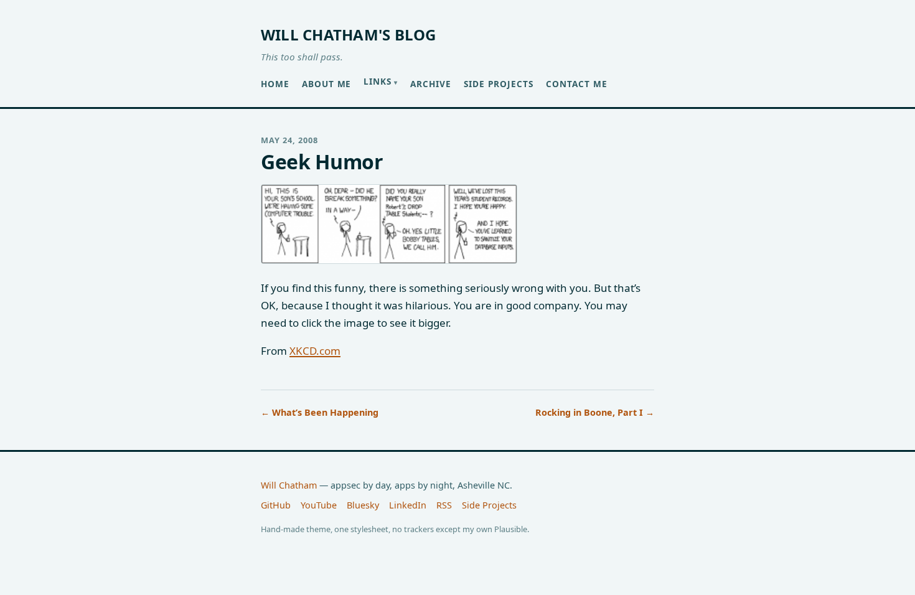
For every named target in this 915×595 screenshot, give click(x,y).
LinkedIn (407, 505)
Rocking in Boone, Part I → (594, 412)
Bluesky (363, 505)
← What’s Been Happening (319, 412)
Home (275, 84)
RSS (444, 505)
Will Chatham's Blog (348, 34)
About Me (327, 84)
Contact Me (577, 84)
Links (378, 81)
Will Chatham (289, 485)
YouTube (319, 505)
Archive (430, 84)
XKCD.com (314, 351)
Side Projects (498, 84)
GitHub (276, 505)
